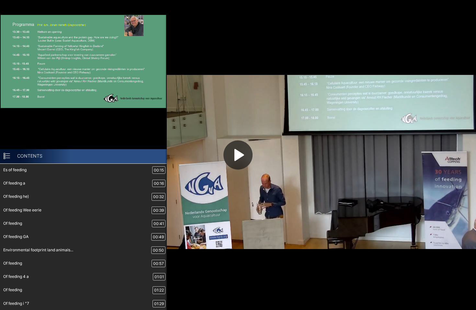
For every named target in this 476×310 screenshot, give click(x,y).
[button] (238, 155)
